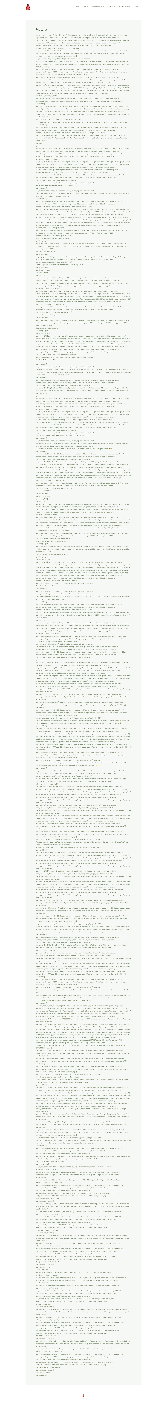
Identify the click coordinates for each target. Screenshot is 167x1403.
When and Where (98, 7)
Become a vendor (125, 7)
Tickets (85, 7)
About (137, 7)
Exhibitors (111, 7)
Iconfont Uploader (45, 1000)
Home (77, 7)
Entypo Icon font (60, 990)
